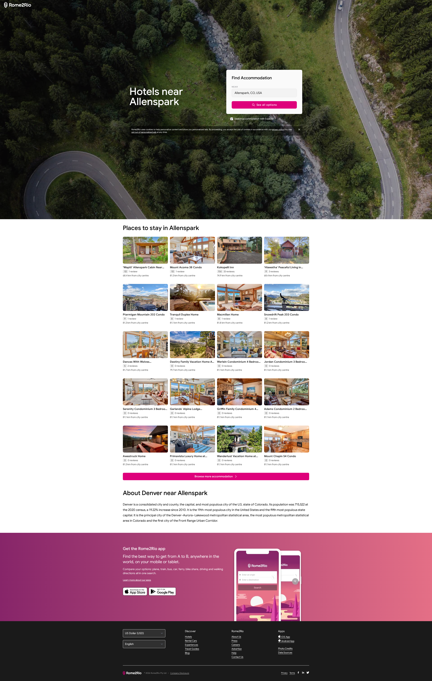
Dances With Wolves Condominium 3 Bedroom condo (144, 363)
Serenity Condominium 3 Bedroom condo (145, 410)
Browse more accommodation (214, 476)
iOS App (285, 636)
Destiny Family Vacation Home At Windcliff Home (191, 363)
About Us (236, 636)
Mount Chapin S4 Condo (280, 456)
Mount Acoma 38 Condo (186, 267)
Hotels (188, 636)
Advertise (237, 648)
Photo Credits (285, 648)
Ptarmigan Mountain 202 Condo (144, 314)
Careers (236, 644)
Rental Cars (191, 640)
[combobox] (264, 93)
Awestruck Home (134, 456)
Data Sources (285, 652)
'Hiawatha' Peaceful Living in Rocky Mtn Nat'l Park (282, 269)
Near (235, 86)
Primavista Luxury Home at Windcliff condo (187, 458)
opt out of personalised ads (143, 132)
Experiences (191, 644)
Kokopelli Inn (225, 267)
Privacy (284, 673)
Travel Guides (192, 648)
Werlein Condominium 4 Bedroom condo (239, 363)
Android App (287, 641)
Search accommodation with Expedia (253, 118)
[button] (264, 105)
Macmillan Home (228, 314)
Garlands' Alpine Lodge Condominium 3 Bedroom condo (191, 410)
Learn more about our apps (137, 580)
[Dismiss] (299, 129)
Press (234, 640)
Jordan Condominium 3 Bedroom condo (285, 363)
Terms (292, 673)
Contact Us (237, 656)
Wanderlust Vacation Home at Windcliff (236, 458)
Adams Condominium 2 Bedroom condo (285, 410)
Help (234, 652)
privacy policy (278, 129)
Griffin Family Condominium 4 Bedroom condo (236, 410)
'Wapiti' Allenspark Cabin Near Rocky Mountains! (142, 269)
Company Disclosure (179, 673)
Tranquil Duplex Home (184, 314)
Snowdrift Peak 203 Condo (281, 314)
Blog (187, 652)
